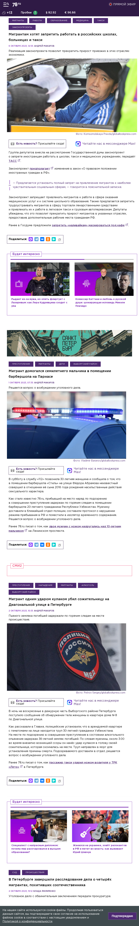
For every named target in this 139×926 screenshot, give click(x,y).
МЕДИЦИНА (82, 20)
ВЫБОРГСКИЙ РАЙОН (85, 364)
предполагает (40, 168)
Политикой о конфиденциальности (27, 921)
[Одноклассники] (48, 239)
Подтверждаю (122, 916)
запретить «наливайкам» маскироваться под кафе (88, 225)
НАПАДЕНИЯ (45, 585)
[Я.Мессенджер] (54, 239)
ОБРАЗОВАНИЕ (59, 20)
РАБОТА (37, 20)
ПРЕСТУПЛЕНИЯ (21, 364)
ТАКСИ (100, 20)
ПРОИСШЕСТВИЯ (35, 872)
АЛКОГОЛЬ (88, 585)
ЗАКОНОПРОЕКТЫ (22, 27)
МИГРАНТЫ (18, 20)
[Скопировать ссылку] (59, 240)
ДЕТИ (62, 364)
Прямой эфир (124, 4)
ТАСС (13, 161)
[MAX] (31, 239)
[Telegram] (36, 239)
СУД (14, 872)
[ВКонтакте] (42, 239)
